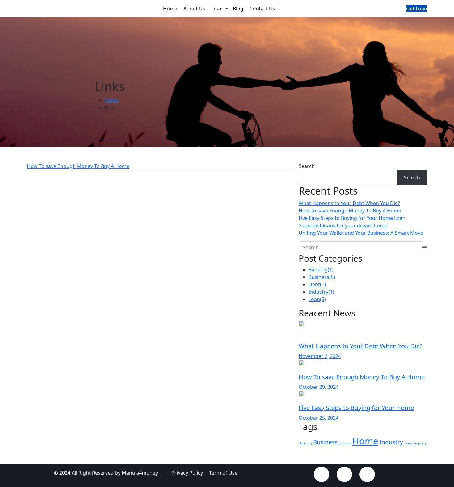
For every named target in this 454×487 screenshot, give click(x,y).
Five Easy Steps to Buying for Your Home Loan (352, 218)
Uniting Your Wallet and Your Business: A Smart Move (361, 232)
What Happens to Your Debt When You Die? (349, 203)
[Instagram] (367, 474)
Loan (317, 299)
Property (419, 443)
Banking (321, 269)
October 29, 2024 (318, 387)
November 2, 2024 (320, 356)
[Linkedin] (344, 474)
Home (171, 8)
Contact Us (263, 8)
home (111, 100)
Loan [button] (217, 8)
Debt (317, 284)
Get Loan (416, 8)
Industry (321, 291)
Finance (345, 443)
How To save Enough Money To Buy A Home (350, 210)
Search (307, 166)
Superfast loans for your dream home (343, 225)
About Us (194, 8)
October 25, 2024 (318, 417)
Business (322, 277)
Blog (239, 8)
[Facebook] (321, 474)
